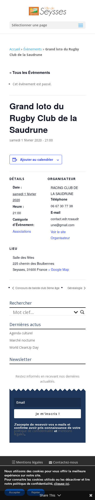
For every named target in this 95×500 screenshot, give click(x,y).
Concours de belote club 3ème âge (37, 288)
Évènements (32, 49)
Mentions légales (29, 462)
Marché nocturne (22, 340)
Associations (22, 231)
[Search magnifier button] (82, 312)
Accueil (14, 49)
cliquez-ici (61, 484)
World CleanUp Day (24, 347)
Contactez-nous (65, 462)
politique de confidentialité (33, 431)
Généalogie (75, 288)
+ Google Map (58, 269)
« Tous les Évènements (29, 72)
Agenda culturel (21, 333)
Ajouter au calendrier (36, 159)
